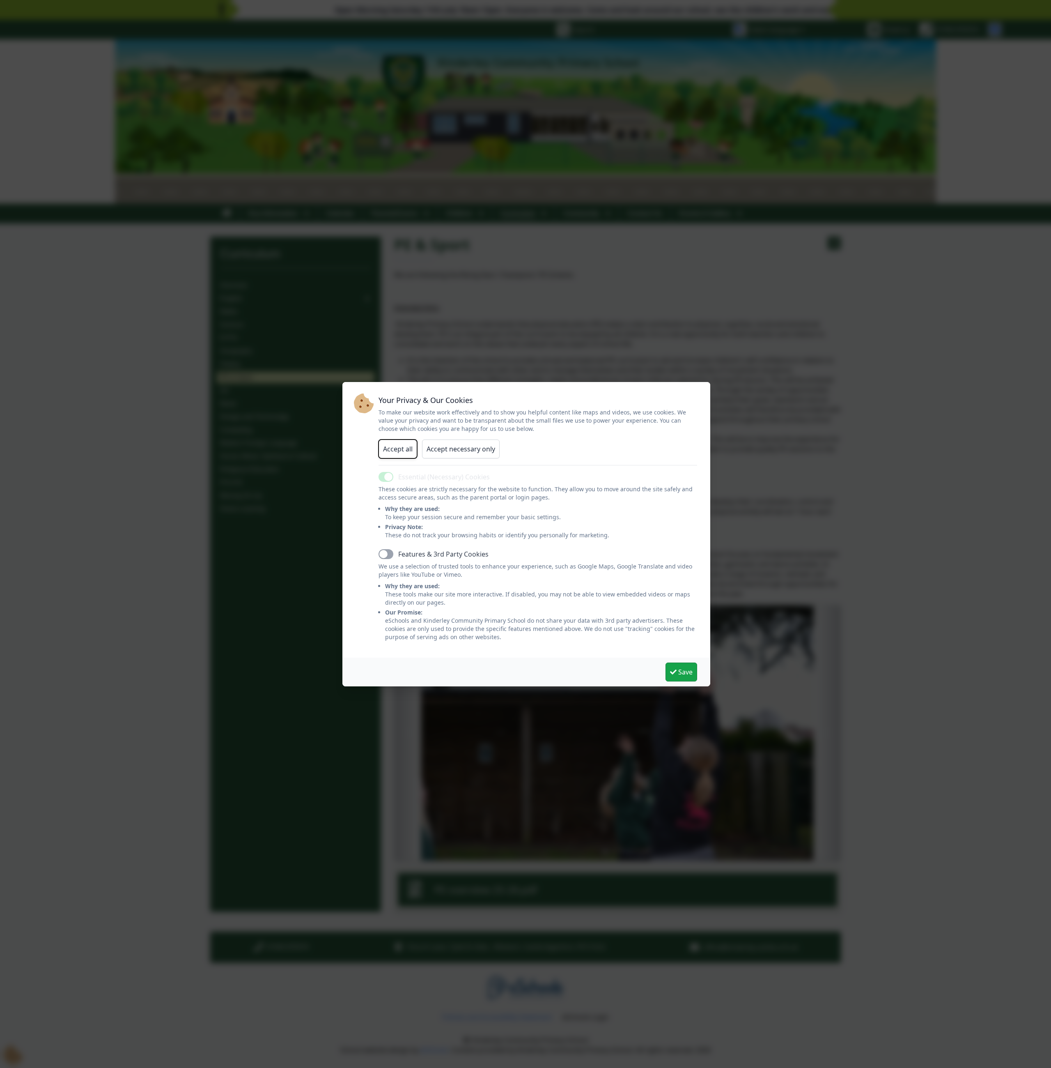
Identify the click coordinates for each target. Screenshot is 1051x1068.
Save (685, 672)
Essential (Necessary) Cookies (444, 476)
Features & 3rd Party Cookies (443, 554)
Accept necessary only (461, 448)
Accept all (398, 448)
